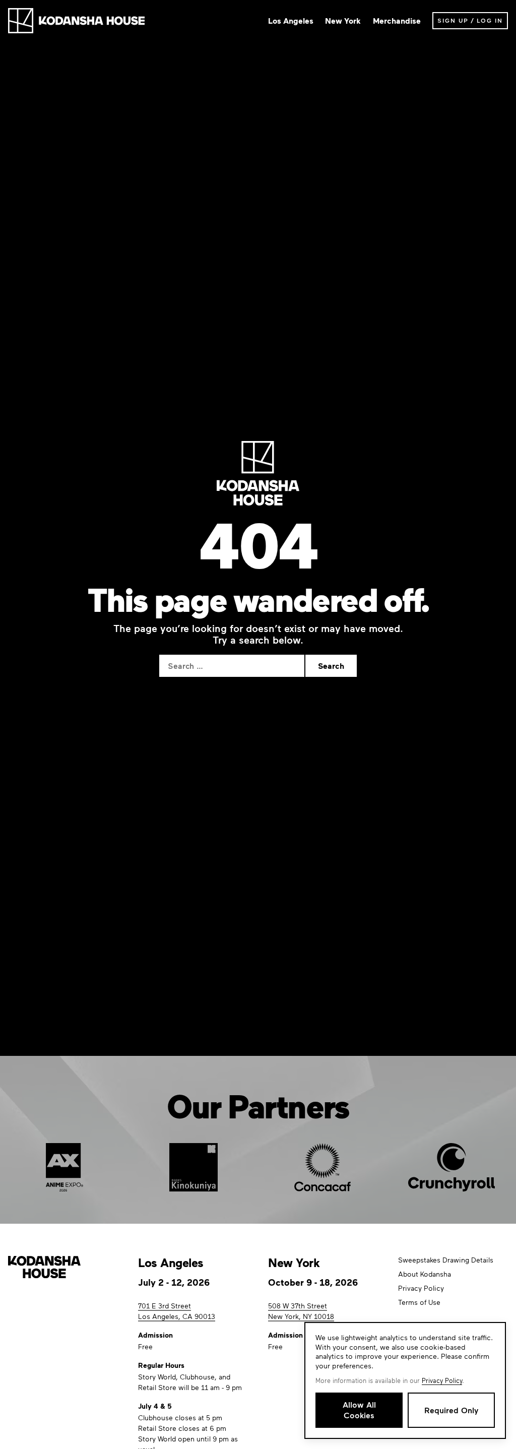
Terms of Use (419, 1302)
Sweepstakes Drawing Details (445, 1259)
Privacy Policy (421, 1288)
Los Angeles (290, 21)
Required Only (451, 1410)
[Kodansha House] (76, 20)
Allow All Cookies (359, 1410)
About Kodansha (424, 1274)
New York (343, 21)
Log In (490, 20)
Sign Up (453, 20)
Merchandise (397, 21)
